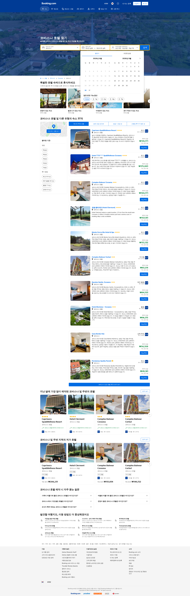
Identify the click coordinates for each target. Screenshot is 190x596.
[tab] (97, 53)
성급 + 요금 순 (117, 124)
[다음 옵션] (149, 101)
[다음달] (140, 58)
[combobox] (60, 48)
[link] (54, 150)
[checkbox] (109, 66)
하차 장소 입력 (49, 46)
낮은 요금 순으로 (98, 124)
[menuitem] (44, 9)
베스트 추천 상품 (79, 124)
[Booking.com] (49, 3)
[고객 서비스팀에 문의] (118, 3)
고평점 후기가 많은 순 (138, 124)
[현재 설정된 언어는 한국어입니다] (112, 3)
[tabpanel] (112, 79)
